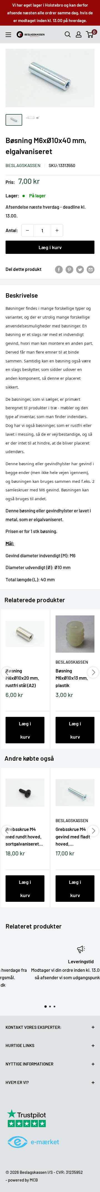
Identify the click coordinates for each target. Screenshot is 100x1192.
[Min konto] (78, 34)
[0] (89, 34)
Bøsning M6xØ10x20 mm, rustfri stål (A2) (22, 678)
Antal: (12, 230)
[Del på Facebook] (59, 269)
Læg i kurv (50, 247)
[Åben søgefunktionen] (68, 34)
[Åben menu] (8, 35)
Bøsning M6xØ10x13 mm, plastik (72, 678)
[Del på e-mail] (90, 269)
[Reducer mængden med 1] (27, 230)
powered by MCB (23, 1179)
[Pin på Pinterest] (69, 269)
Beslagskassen (23, 165)
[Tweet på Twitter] (80, 269)
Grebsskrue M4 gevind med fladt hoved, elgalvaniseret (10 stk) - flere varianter (73, 836)
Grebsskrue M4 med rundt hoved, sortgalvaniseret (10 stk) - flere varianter (24, 836)
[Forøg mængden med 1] (57, 230)
